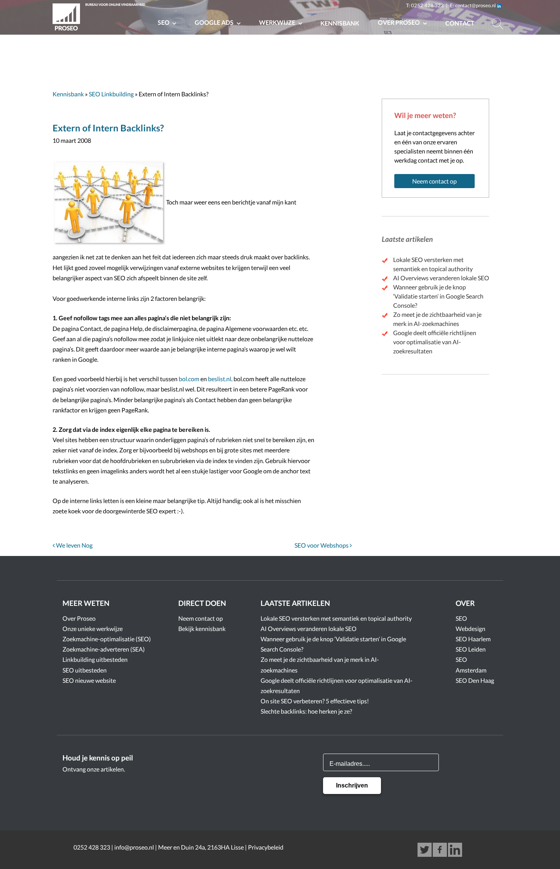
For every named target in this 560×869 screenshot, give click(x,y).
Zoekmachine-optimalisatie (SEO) (106, 638)
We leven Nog (74, 545)
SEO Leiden (471, 649)
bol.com (189, 378)
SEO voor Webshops (322, 545)
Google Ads (215, 22)
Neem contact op (434, 181)
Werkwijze (277, 22)
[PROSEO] (100, 18)
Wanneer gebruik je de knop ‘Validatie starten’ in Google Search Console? (438, 296)
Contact (460, 23)
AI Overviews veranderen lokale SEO (441, 277)
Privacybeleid (265, 847)
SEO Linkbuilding (111, 93)
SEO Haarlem (473, 638)
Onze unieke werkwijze (92, 628)
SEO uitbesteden (84, 670)
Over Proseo (79, 618)
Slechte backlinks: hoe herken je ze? (306, 711)
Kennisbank (339, 23)
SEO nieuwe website (89, 680)
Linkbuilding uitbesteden (95, 659)
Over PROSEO (399, 22)
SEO (164, 22)
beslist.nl (219, 378)
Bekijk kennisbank (202, 628)
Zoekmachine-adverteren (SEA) (103, 649)
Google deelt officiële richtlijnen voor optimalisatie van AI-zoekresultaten (434, 342)
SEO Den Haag (475, 680)
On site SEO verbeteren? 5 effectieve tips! (315, 700)
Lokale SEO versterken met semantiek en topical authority (336, 618)
